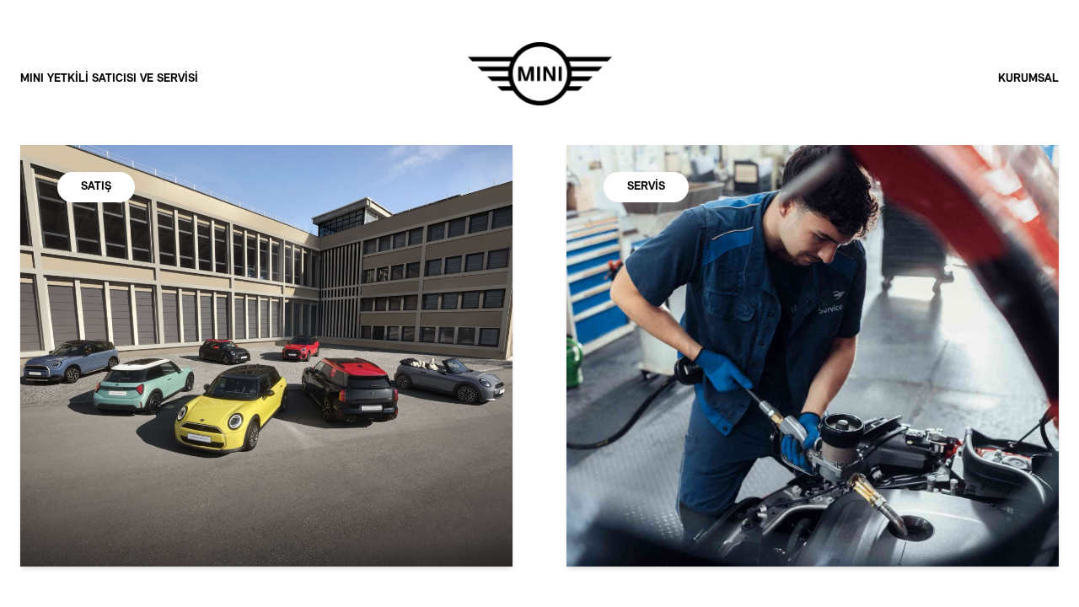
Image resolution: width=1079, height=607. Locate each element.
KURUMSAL (1028, 79)
